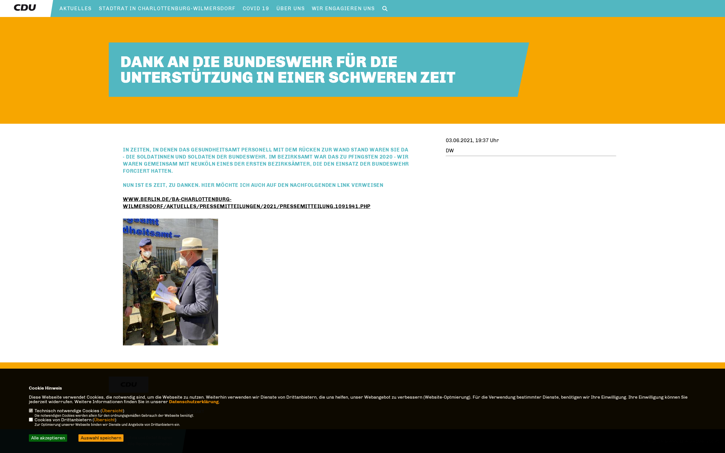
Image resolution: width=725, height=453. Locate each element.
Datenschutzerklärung (194, 401)
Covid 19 (256, 8)
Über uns (290, 8)
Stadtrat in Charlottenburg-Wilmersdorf (167, 8)
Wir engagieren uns (343, 8)
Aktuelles (75, 8)
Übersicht (112, 410)
